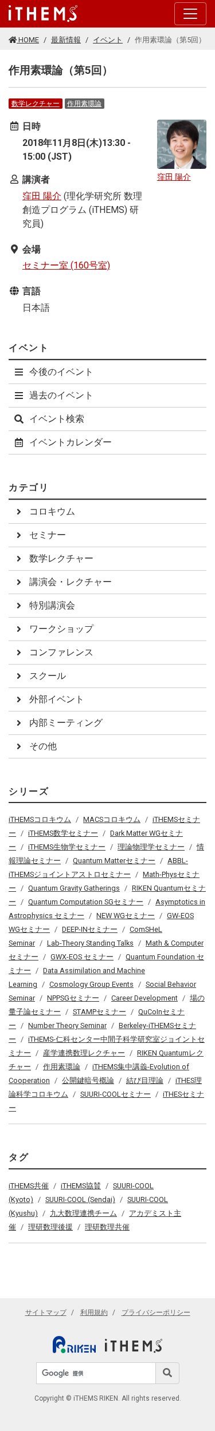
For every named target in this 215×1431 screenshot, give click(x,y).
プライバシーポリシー (156, 1313)
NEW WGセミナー (125, 915)
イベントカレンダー (70, 442)
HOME (28, 39)
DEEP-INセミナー (90, 929)
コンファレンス (61, 652)
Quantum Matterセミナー (114, 860)
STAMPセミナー (99, 1011)
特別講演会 (52, 605)
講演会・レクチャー (70, 581)
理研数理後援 (50, 1227)
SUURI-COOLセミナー (115, 1094)
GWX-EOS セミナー (82, 956)
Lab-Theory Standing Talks (90, 943)
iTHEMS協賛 (81, 1185)
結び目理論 (144, 1080)
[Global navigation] (43, 13)
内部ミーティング (66, 722)
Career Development (144, 998)
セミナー (47, 534)
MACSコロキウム (111, 819)
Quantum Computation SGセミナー (85, 902)
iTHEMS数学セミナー (63, 833)
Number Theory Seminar (67, 1025)
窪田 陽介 (41, 196)
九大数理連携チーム (83, 1213)
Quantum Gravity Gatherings (74, 888)
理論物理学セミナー (151, 847)
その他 (43, 746)
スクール (47, 675)
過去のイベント (61, 395)
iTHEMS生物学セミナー (66, 847)
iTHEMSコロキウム (40, 819)
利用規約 (94, 1313)
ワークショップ (61, 628)
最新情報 (66, 39)
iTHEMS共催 (29, 1185)
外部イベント (56, 699)
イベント (108, 39)
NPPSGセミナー (73, 998)
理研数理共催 (107, 1227)
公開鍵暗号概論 (88, 1080)
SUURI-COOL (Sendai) (80, 1199)
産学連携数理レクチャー (84, 1053)
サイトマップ (46, 1313)
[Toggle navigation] (190, 13)
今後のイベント (61, 371)
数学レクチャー (35, 104)
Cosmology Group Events (91, 984)
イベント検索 (56, 418)
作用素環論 (84, 104)
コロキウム (52, 511)
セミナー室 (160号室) (66, 265)
